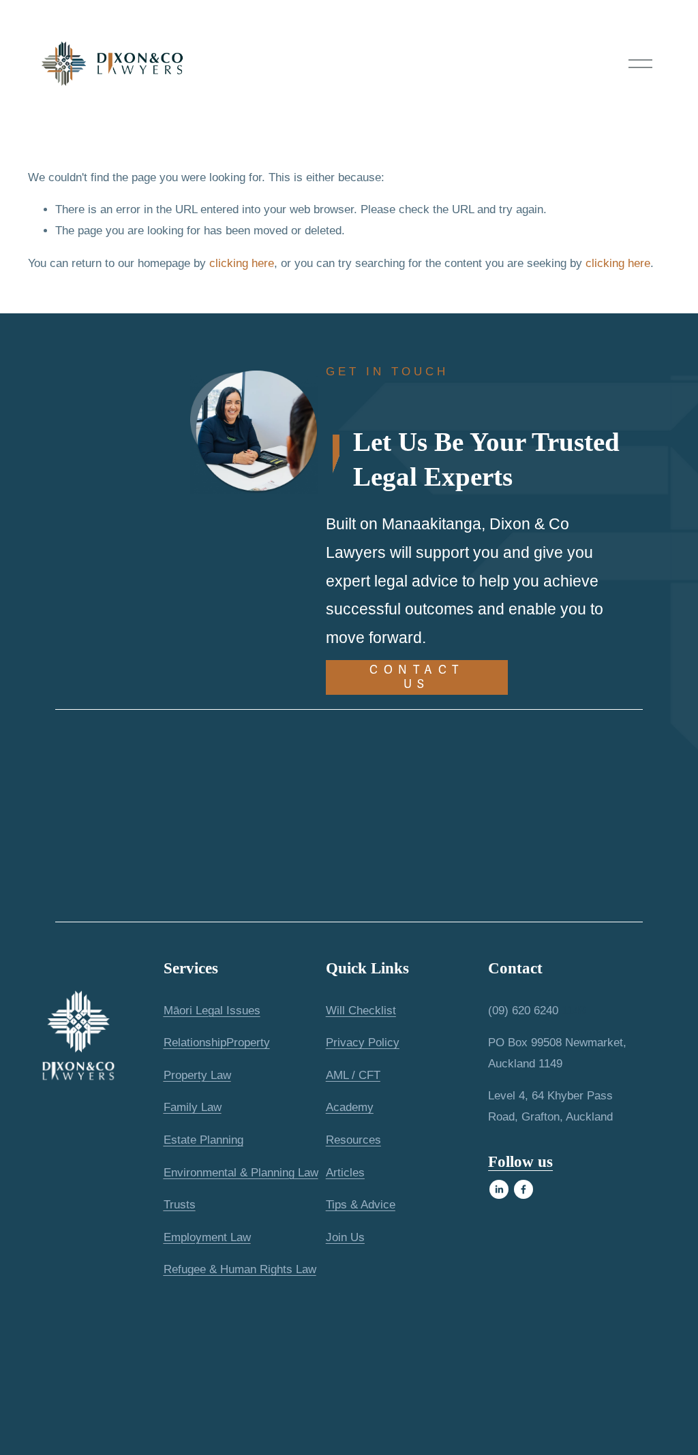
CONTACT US (416, 677)
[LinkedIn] (499, 1189)
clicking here (241, 263)
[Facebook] (523, 1189)
